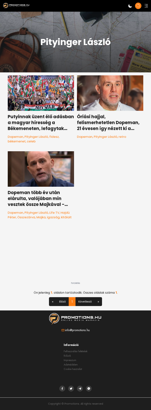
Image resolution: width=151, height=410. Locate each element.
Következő (85, 301)
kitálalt (66, 217)
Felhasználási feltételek (75, 351)
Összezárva (26, 217)
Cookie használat (73, 369)
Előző (62, 301)
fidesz (54, 136)
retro (122, 136)
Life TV (54, 212)
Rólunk (67, 356)
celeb (31, 141)
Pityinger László (36, 136)
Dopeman (15, 136)
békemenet (17, 141)
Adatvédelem (71, 364)
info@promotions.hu (77, 330)
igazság (53, 217)
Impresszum (70, 360)
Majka (41, 217)
